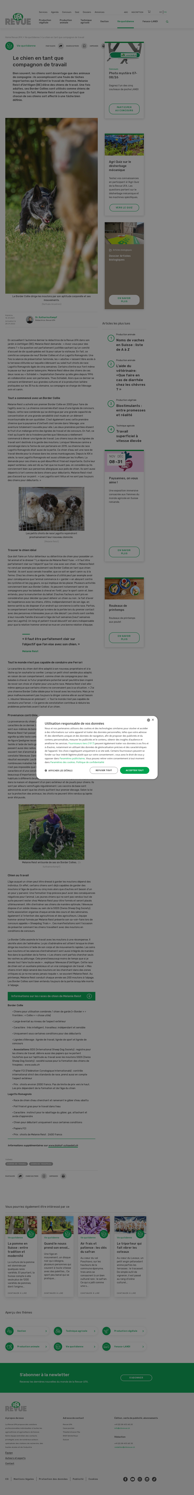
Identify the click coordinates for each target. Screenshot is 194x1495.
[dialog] (97, 747)
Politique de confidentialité (90, 762)
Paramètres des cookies (62, 762)
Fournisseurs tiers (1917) (81, 743)
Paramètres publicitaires (72, 758)
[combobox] (148, 719)
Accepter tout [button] (135, 770)
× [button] (153, 720)
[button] (58, 770)
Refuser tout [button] (104, 770)
